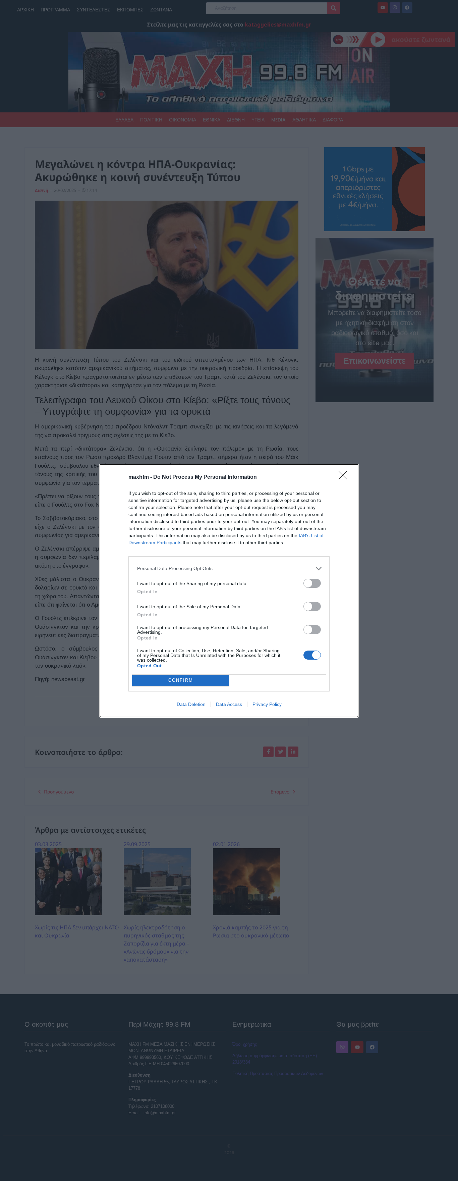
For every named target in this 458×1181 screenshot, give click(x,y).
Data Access (229, 704)
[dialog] (229, 590)
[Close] (345, 477)
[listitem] (229, 568)
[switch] (312, 583)
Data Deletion (191, 704)
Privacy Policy (267, 704)
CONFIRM (180, 680)
